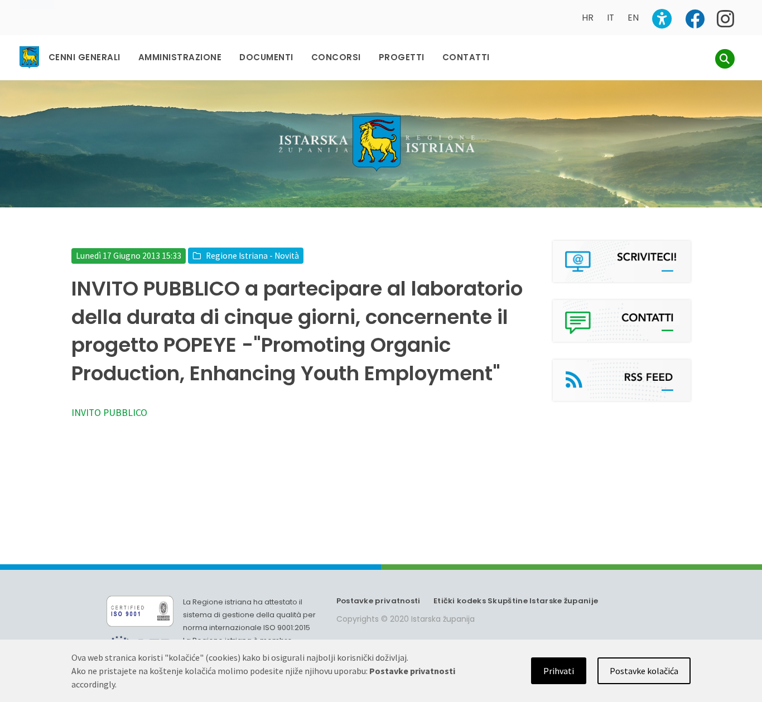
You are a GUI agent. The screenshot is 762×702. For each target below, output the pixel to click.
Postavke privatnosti (378, 601)
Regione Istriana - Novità (252, 255)
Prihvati (558, 670)
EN (633, 17)
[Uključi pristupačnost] (661, 18)
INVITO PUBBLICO (109, 412)
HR (588, 17)
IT (610, 17)
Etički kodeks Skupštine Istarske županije (515, 601)
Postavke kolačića (644, 670)
